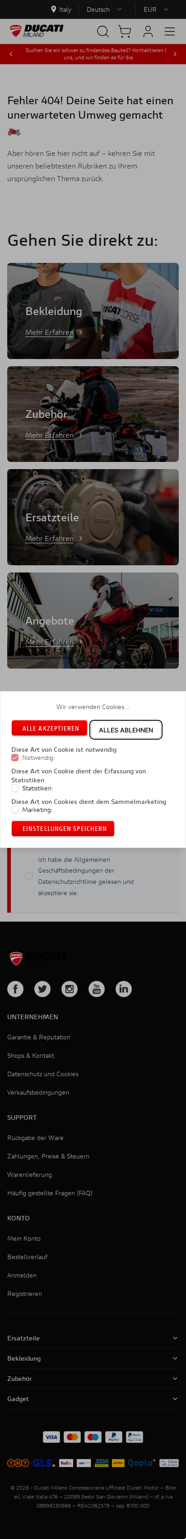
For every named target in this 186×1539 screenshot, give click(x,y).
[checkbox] (15, 758)
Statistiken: (37, 788)
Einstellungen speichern (65, 828)
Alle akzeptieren (51, 728)
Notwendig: (38, 758)
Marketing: (37, 810)
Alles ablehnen (126, 730)
